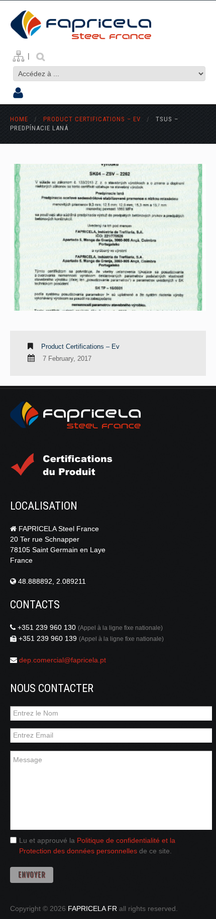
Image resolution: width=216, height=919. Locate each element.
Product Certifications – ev (92, 119)
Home (19, 119)
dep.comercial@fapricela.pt (62, 660)
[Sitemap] (18, 56)
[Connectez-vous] (18, 94)
